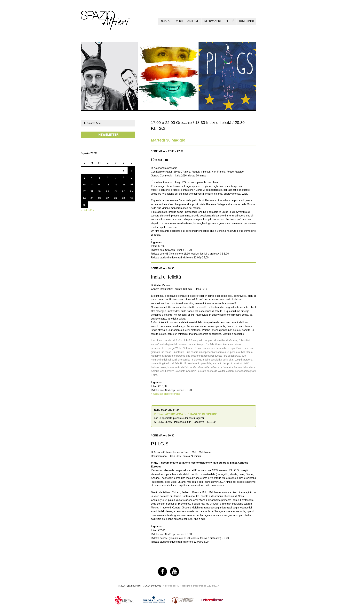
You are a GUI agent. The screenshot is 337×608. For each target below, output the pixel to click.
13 (107, 184)
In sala (165, 21)
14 (115, 184)
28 (115, 198)
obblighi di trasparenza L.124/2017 (200, 586)
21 (115, 191)
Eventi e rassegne (187, 21)
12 (99, 184)
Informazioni (212, 21)
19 (99, 191)
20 (107, 191)
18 (91, 191)
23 (131, 191)
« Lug (84, 210)
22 (123, 191)
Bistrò (230, 21)
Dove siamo (246, 21)
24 (84, 198)
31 (84, 204)
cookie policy (172, 586)
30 (131, 198)
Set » (91, 210)
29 (123, 198)
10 (84, 184)
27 (107, 198)
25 (91, 198)
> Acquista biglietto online (165, 393)
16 (131, 184)
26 (99, 198)
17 (84, 191)
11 (92, 184)
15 (123, 184)
